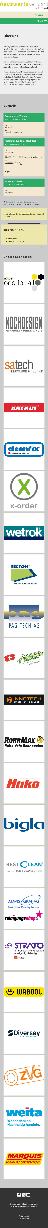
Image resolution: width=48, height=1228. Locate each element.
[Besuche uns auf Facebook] (19, 1195)
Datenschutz (24, 1219)
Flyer (8, 171)
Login (40, 14)
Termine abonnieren (14, 202)
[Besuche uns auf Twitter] (24, 1195)
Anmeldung (13, 163)
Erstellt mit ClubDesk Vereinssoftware (24, 1207)
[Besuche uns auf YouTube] (28, 1195)
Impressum (24, 1216)
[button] (24, 124)
